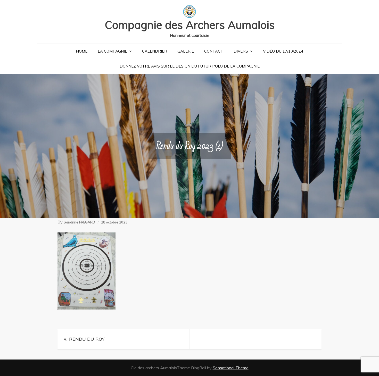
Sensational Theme (231, 367)
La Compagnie (112, 51)
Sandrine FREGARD (79, 222)
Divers (241, 51)
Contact (213, 51)
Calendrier (154, 51)
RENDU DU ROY (87, 339)
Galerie (185, 51)
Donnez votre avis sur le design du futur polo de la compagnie (190, 66)
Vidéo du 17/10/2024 (283, 51)
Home (81, 51)
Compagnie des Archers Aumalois (190, 25)
